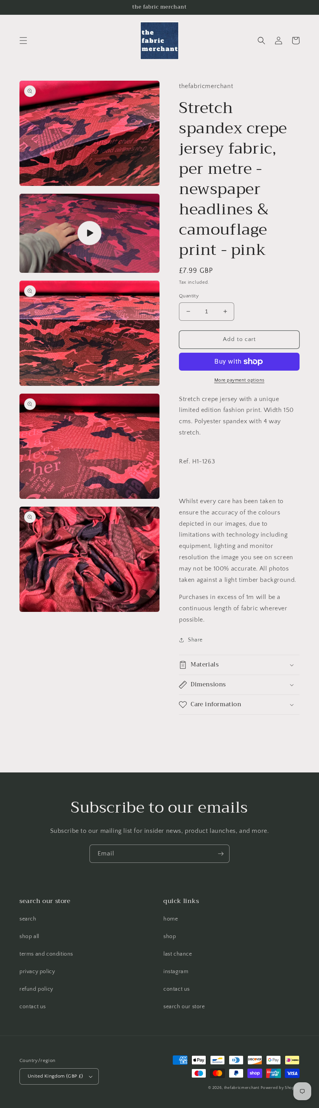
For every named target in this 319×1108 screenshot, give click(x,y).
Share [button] (195, 640)
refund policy (36, 989)
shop (169, 936)
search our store (184, 1007)
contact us (32, 1007)
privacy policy (37, 971)
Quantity (189, 296)
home (170, 919)
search (28, 919)
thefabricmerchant (241, 1088)
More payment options (239, 380)
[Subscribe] (220, 854)
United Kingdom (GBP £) (55, 1076)
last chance (177, 954)
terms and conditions (46, 954)
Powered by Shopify (280, 1088)
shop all (29, 936)
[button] (23, 40)
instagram (175, 971)
